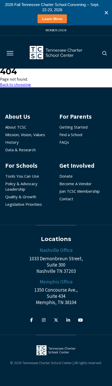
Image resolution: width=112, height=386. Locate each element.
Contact (66, 198)
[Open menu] (10, 53)
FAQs (64, 142)
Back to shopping (15, 84)
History (12, 142)
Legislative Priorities (23, 204)
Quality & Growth (20, 196)
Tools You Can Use (22, 176)
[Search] (104, 53)
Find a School (70, 134)
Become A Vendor (75, 183)
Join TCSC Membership (79, 191)
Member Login (56, 30)
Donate (66, 176)
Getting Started (73, 127)
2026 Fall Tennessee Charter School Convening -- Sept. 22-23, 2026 (52, 7)
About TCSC (15, 127)
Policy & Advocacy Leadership (21, 186)
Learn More (52, 19)
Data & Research (20, 149)
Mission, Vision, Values (25, 134)
